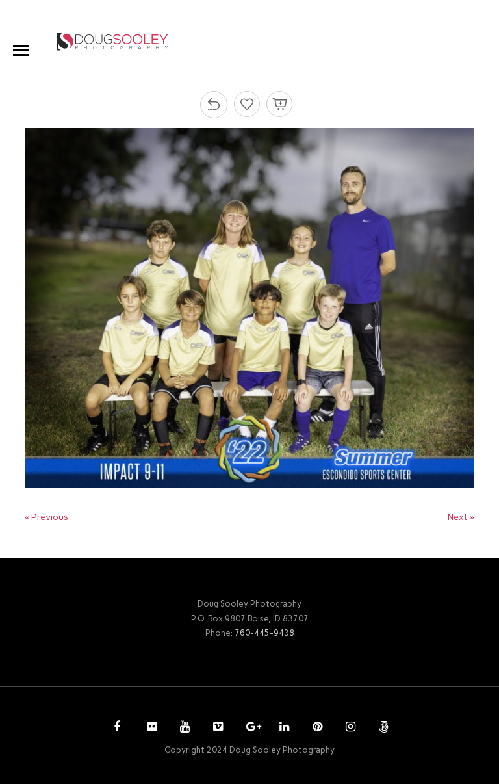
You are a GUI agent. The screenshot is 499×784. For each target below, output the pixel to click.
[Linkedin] (282, 728)
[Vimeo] (216, 728)
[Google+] (249, 728)
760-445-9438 (264, 633)
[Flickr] (150, 728)
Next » (461, 517)
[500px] (382, 728)
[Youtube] (183, 728)
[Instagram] (349, 728)
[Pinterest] (316, 728)
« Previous (46, 517)
